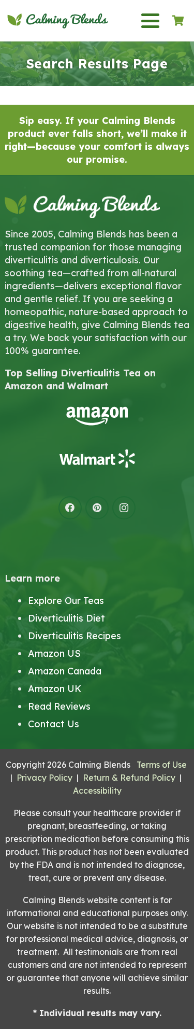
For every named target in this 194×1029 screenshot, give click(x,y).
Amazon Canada (64, 671)
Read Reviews (59, 706)
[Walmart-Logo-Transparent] (97, 458)
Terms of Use (162, 764)
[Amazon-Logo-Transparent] (97, 416)
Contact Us (53, 724)
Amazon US (54, 653)
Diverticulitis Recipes (74, 636)
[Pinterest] (97, 507)
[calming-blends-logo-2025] (58, 20)
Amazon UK (54, 689)
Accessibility (97, 790)
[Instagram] (124, 507)
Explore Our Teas (66, 601)
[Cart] (178, 20)
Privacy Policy (44, 777)
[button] (150, 21)
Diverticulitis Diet (66, 618)
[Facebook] (70, 507)
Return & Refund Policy (129, 777)
